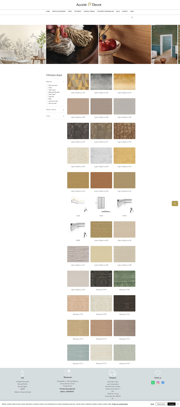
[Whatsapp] (153, 382)
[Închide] (178, 404)
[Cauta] (132, 17)
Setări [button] (152, 404)
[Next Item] (177, 44)
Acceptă (171, 404)
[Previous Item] (3, 44)
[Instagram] (158, 382)
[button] (59, 11)
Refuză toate (161, 404)
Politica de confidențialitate (120, 404)
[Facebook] (163, 382)
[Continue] (175, 203)
